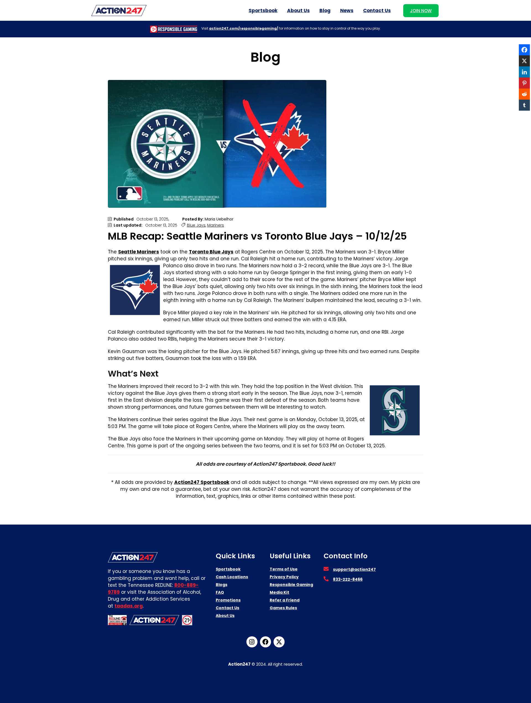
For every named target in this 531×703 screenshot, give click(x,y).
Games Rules (283, 608)
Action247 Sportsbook (201, 482)
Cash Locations (232, 577)
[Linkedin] (524, 71)
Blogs (221, 584)
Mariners (215, 225)
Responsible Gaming (291, 584)
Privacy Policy (284, 577)
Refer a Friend (285, 600)
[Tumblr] (524, 105)
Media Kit (279, 592)
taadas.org (128, 606)
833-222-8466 (348, 579)
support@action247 (354, 569)
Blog (324, 10)
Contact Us (377, 10)
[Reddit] (524, 94)
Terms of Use (284, 569)
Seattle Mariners (138, 251)
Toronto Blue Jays (211, 251)
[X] (524, 60)
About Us (298, 10)
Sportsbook (263, 10)
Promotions (228, 600)
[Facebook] (524, 49)
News (346, 10)
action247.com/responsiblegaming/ (243, 28)
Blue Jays (196, 225)
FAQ (220, 592)
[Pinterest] (524, 83)
